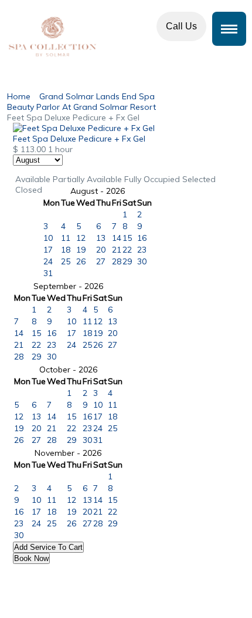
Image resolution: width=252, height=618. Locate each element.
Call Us (181, 26)
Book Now (31, 558)
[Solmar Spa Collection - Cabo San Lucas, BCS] (126, 36)
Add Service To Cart (48, 547)
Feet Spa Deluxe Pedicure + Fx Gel (79, 138)
